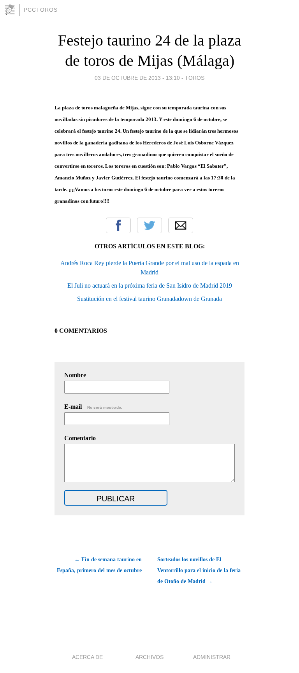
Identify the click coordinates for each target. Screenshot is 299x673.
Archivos (149, 657)
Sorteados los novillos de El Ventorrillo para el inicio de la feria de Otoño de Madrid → (199, 570)
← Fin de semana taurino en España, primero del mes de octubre (99, 565)
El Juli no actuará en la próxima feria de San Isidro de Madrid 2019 (149, 285)
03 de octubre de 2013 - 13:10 (137, 78)
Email (180, 225)
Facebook (118, 225)
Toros (194, 78)
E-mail (93, 406)
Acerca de (87, 657)
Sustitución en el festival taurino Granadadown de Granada (149, 298)
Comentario (80, 438)
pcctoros (41, 10)
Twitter (149, 225)
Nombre (75, 375)
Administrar (211, 657)
